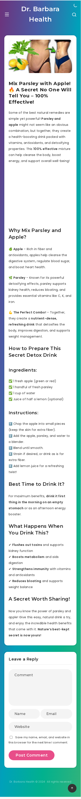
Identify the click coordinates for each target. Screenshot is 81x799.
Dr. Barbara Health (40, 14)
